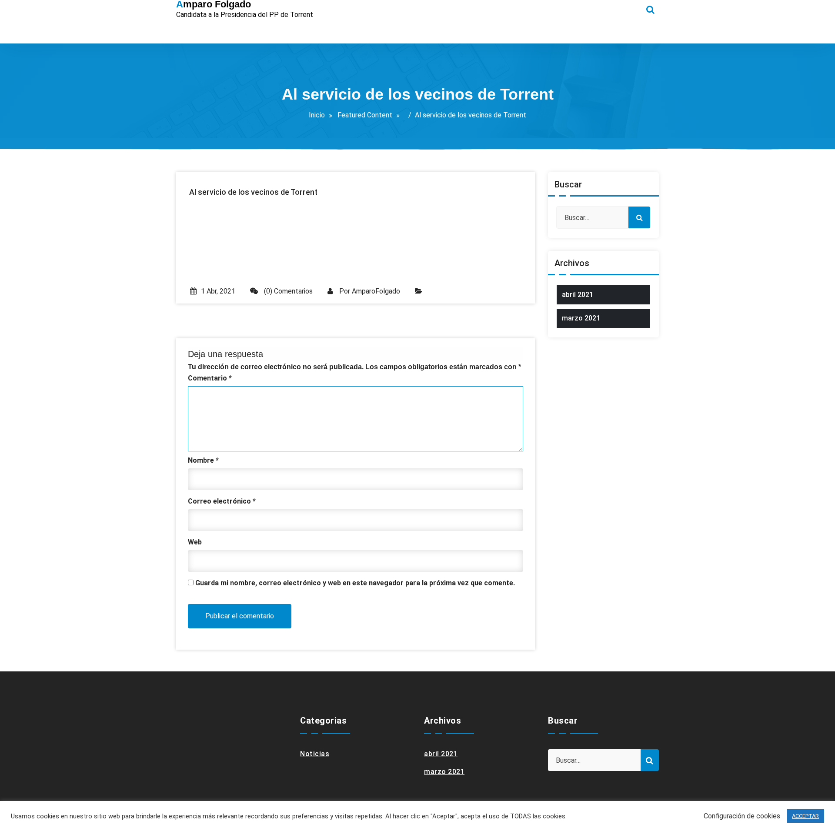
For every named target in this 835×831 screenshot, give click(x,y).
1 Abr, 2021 (218, 291)
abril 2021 (577, 294)
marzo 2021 (581, 318)
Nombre (203, 460)
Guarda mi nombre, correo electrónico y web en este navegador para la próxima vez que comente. (355, 583)
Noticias (314, 754)
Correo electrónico (222, 501)
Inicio (317, 115)
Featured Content (364, 115)
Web (195, 542)
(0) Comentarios (287, 291)
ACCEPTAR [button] (805, 816)
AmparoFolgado (376, 291)
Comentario (210, 378)
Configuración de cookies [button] (742, 816)
